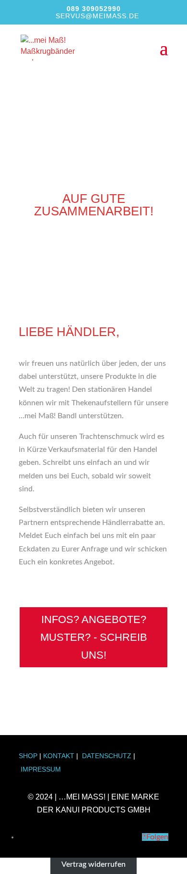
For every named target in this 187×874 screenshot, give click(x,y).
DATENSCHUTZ (106, 756)
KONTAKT (58, 756)
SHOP (28, 756)
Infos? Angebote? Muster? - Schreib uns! (93, 637)
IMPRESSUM (41, 769)
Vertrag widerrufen (93, 864)
